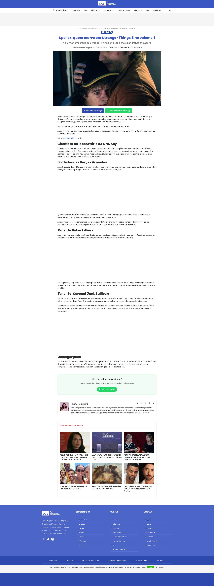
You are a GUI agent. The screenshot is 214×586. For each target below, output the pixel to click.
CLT (147, 10)
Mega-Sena (151, 532)
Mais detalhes (160, 567)
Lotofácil (149, 528)
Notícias (81, 537)
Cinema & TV (96, 28)
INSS (85, 10)
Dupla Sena (151, 545)
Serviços (138, 10)
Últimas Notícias (60, 10)
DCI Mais (88, 28)
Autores (69, 561)
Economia (75, 10)
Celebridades (83, 520)
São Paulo (95, 10)
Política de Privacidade (118, 561)
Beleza (81, 545)
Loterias (108, 10)
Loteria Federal (152, 541)
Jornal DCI (81, 28)
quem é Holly (68, 138)
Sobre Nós (53, 561)
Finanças (157, 10)
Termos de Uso (141, 561)
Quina (149, 524)
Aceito (150, 567)
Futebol (81, 532)
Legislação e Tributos (120, 537)
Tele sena (150, 537)
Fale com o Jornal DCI (90, 561)
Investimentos (124, 10)
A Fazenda (82, 541)
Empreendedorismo (119, 549)
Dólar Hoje (116, 524)
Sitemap (160, 561)
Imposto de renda (119, 541)
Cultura (81, 528)
